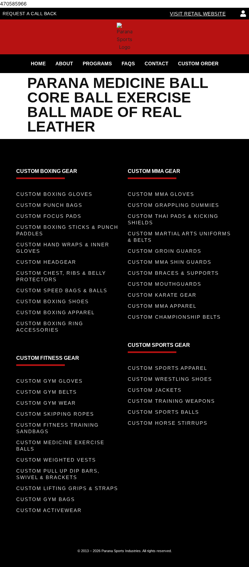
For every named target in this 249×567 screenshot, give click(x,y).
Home (38, 63)
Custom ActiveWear (49, 510)
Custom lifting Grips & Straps (67, 488)
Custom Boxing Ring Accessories (49, 327)
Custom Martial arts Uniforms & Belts (179, 237)
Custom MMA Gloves (161, 194)
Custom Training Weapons (171, 401)
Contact (156, 63)
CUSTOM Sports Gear (159, 345)
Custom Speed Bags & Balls (61, 290)
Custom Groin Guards (164, 251)
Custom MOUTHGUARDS (164, 284)
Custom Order (198, 63)
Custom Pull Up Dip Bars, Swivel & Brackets (58, 474)
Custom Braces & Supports (173, 273)
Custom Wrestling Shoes (170, 379)
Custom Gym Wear (46, 403)
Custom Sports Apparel (167, 368)
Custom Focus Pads (48, 216)
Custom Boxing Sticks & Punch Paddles (67, 230)
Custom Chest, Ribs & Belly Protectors (61, 276)
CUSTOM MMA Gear (154, 171)
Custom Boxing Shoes (52, 301)
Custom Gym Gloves (49, 381)
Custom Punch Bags (49, 205)
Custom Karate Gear (162, 295)
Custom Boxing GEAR (46, 171)
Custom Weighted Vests (56, 460)
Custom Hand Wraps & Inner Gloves (62, 248)
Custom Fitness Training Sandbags (57, 428)
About (64, 63)
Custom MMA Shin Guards (169, 262)
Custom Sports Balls (163, 412)
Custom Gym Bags (45, 499)
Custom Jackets (155, 390)
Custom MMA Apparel (162, 306)
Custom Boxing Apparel (55, 312)
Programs (97, 63)
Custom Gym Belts (46, 392)
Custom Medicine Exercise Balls (60, 446)
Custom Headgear (46, 262)
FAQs (128, 63)
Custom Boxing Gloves (54, 194)
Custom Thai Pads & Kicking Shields (173, 219)
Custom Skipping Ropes (55, 414)
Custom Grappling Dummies (173, 205)
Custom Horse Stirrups (168, 423)
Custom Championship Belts (174, 317)
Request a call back (30, 13)
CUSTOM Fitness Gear (47, 358)
